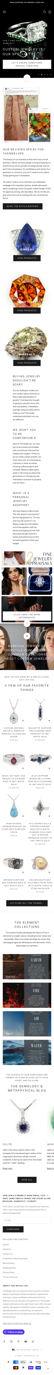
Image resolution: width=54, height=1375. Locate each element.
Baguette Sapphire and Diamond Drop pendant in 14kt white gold (40, 732)
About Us (7, 1249)
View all (27, 1180)
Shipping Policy (9, 1268)
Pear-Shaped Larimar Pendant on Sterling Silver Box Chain (14, 828)
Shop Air (9, 1033)
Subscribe (13, 1229)
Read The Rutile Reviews (22, 206)
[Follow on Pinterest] (18, 1341)
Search (6, 1244)
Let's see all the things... (27, 903)
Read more (7, 1168)
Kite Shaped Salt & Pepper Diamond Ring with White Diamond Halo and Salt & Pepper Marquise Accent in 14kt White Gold (40, 832)
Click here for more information (27, 616)
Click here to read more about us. (17, 1323)
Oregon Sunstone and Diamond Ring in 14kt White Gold (14, 883)
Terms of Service (10, 1277)
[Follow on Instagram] (11, 1341)
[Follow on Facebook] (4, 1341)
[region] (27, 41)
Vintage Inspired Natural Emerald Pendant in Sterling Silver (14, 732)
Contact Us (7, 1254)
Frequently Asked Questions (15, 1258)
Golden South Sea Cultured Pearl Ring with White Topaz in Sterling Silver (40, 884)
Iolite (7, 1144)
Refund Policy (9, 1263)
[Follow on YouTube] (25, 1341)
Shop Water (11, 1062)
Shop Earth (10, 976)
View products (27, 258)
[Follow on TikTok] (33, 1341)
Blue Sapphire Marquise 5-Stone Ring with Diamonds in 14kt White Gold (40, 780)
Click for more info (20, 66)
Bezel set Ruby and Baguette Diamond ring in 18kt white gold (13, 780)
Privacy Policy (9, 1272)
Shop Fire (10, 1005)
